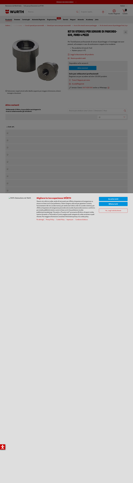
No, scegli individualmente (113, 210)
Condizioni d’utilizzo (81, 219)
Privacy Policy (50, 219)
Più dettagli (40, 219)
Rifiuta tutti (113, 204)
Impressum (70, 219)
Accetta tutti (113, 199)
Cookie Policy (60, 219)
